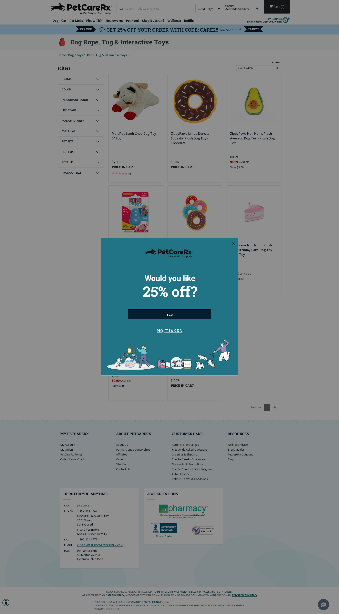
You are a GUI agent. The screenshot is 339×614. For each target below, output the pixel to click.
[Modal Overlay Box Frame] (169, 307)
